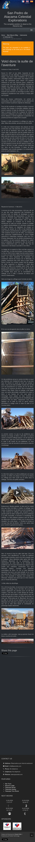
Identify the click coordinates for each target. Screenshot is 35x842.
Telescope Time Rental (12, 791)
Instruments (23, 35)
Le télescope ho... (8, 37)
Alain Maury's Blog (12, 35)
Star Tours (8, 784)
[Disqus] (17, 681)
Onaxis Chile (18, 834)
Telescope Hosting (10, 789)
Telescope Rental (10, 787)
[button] (17, 492)
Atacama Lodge (9, 785)
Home (3, 35)
